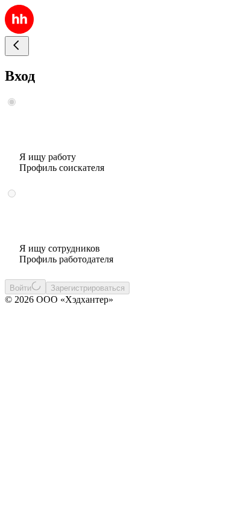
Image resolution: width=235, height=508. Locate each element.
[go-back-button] (17, 46)
